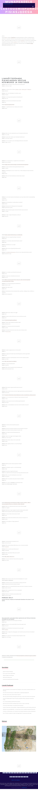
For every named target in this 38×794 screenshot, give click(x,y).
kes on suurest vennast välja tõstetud (9, 673)
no (36, 772)
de (4, 772)
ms (33, 772)
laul (15, 367)
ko (28, 772)
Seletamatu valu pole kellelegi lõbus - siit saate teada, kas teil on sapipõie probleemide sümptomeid (19, 709)
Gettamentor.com (24, 787)
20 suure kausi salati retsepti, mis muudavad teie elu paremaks (13, 705)
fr (17, 772)
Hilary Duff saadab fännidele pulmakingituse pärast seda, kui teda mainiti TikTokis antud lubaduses (19, 696)
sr (19, 776)
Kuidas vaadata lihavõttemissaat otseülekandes (13, 234)
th (22, 776)
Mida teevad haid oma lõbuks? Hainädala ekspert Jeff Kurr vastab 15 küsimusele (16, 703)
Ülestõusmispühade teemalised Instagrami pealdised (26, 655)
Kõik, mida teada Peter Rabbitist (11, 361)
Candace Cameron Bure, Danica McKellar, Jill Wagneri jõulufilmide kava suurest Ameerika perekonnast (19, 707)
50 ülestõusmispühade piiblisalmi (11, 320)
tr (24, 776)
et (14, 772)
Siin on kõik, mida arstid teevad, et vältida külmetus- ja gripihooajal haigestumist (16, 692)
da (11, 772)
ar (6, 772)
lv (31, 772)
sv (21, 776)
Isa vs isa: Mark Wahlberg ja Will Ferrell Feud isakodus (11, 701)
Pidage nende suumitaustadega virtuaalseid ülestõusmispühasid (16, 164)
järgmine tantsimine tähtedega (8, 671)
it (25, 772)
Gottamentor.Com (8, 4)
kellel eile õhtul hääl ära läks (7, 677)
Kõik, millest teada (9, 556)
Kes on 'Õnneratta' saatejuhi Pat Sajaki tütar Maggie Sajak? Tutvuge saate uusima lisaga (17, 713)
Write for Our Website (16, 780)
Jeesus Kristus (8, 331)
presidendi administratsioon (11, 252)
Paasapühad (7, 546)
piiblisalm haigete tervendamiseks (8, 675)
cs (9, 772)
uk (27, 776)
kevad (6, 37)
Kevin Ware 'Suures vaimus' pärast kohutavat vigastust (12, 694)
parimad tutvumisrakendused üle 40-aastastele (10, 679)
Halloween (29, 89)
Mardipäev (6, 629)
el (12, 772)
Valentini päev (24, 89)
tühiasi (32, 43)
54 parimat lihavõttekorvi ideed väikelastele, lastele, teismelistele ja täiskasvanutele (20, 394)
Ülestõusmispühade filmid (9, 104)
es (3, 772)
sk (16, 776)
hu (22, 772)
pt (11, 776)
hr (20, 772)
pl (10, 776)
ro (13, 776)
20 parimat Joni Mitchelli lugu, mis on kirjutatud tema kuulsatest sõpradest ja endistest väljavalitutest (19, 711)
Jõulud (20, 89)
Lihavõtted (13, 37)
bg (8, 772)
